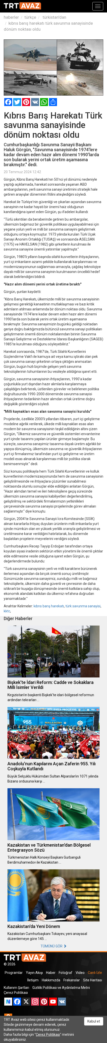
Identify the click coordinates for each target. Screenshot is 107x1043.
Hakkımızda (51, 980)
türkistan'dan (54, 17)
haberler (11, 17)
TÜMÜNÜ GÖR (52, 946)
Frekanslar (71, 980)
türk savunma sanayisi (83, 606)
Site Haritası (92, 980)
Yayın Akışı (34, 973)
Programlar (14, 973)
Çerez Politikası (16, 993)
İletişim (33, 980)
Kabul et (93, 1021)
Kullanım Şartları (16, 988)
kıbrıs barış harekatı (49, 606)
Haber (50, 973)
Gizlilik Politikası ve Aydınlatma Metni (61, 988)
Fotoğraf (65, 973)
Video (80, 973)
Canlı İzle (95, 973)
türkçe (30, 17)
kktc (7, 611)
